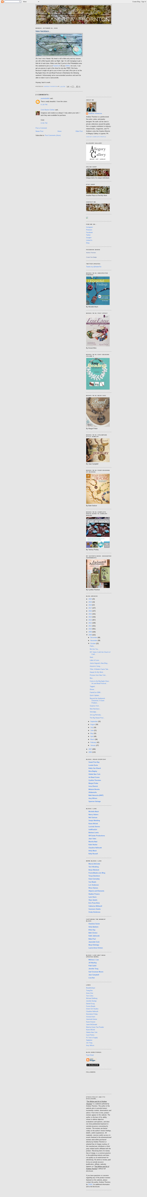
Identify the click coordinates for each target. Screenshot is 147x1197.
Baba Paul (92, 939)
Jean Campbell (94, 975)
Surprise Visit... (95, 706)
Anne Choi (89, 993)
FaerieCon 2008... (96, 692)
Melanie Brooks (94, 789)
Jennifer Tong (93, 969)
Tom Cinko (89, 996)
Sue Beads (92, 882)
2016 (90, 611)
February (93, 742)
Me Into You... (94, 649)
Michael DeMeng (91, 998)
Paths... (92, 646)
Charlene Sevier (94, 924)
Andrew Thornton (95, 113)
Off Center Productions (97, 836)
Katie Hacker (93, 844)
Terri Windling (94, 867)
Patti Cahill (92, 966)
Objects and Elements (96, 891)
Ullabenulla (93, 792)
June (92, 730)
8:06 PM (44, 123)
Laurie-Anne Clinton (96, 948)
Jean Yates (92, 839)
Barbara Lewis (94, 832)
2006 (90, 752)
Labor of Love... (95, 660)
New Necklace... (95, 709)
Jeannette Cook (94, 942)
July (92, 727)
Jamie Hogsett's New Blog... (99, 663)
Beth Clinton (93, 933)
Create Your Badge (91, 257)
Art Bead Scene (94, 777)
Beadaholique (90, 988)
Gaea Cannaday (94, 879)
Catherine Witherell (95, 906)
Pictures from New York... (98, 675)
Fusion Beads (90, 1006)
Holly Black (93, 851)
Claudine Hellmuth (95, 848)
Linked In (89, 240)
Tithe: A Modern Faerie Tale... (99, 669)
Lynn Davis (92, 897)
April (92, 736)
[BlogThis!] (73, 86)
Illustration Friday (92, 1014)
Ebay (88, 243)
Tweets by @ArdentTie (93, 267)
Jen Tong (89, 1043)
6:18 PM (44, 104)
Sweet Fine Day (94, 762)
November (94, 640)
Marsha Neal (93, 841)
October (93, 643)
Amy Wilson (93, 798)
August (93, 724)
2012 (90, 623)
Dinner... (92, 689)
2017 (90, 608)
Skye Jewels (93, 900)
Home (59, 131)
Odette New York (94, 774)
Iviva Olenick (93, 786)
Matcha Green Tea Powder (95, 1027)
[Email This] (70, 86)
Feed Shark (90, 1055)
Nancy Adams (93, 814)
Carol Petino (90, 1035)
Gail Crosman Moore (96, 972)
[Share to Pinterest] (79, 86)
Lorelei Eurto (93, 765)
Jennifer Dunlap (91, 1001)
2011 (90, 626)
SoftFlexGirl (93, 829)
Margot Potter (93, 783)
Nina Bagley (93, 771)
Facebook (89, 232)
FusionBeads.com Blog (97, 873)
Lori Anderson (94, 885)
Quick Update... (95, 695)
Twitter (88, 235)
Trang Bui (89, 990)
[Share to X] (75, 86)
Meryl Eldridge (94, 945)
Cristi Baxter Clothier (48, 110)
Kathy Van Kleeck (95, 768)
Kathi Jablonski (94, 936)
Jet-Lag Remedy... (96, 715)
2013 (90, 620)
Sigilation (89, 1040)
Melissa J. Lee (94, 960)
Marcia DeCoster (94, 864)
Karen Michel (93, 823)
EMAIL (67, 66)
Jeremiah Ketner (91, 1019)
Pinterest (89, 230)
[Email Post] (68, 86)
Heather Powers (94, 894)
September (94, 721)
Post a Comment (41, 128)
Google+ (89, 237)
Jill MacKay (93, 963)
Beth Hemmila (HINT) (96, 795)
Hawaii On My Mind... (97, 672)
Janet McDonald (91, 1024)
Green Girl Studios (92, 1009)
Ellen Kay (92, 930)
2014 (90, 617)
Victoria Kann (90, 1017)
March (92, 739)
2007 (90, 749)
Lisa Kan (92, 978)
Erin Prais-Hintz (94, 903)
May (92, 733)
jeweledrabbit (45, 98)
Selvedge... (93, 712)
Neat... (92, 657)
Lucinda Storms (94, 826)
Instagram (89, 227)
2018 (90, 605)
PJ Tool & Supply (92, 1037)
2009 (90, 632)
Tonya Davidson (94, 876)
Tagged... (93, 686)
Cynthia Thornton (95, 780)
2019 (90, 602)
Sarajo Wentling (94, 820)
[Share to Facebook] (77, 86)
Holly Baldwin (93, 927)
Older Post (79, 131)
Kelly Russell (93, 854)
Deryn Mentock (94, 870)
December (94, 637)
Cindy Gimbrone (94, 912)
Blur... (92, 678)
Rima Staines (93, 888)
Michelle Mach (94, 811)
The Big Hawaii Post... (97, 718)
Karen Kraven (90, 1022)
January (93, 745)
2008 (90, 635)
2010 (90, 629)
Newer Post (39, 131)
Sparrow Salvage (95, 801)
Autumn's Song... (95, 666)
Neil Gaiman (93, 817)
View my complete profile (96, 136)
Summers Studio (95, 909)
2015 (90, 614)
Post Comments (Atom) (53, 135)
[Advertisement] (98, 60)
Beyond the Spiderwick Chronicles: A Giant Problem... (97, 701)
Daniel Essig (90, 1003)
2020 (90, 599)
